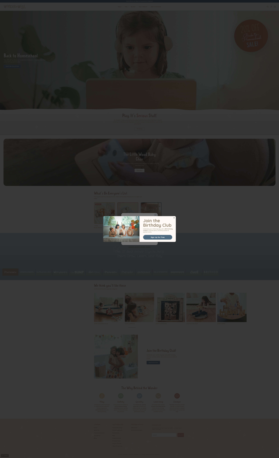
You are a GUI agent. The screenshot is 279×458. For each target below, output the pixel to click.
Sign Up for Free (158, 237)
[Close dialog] (174, 218)
